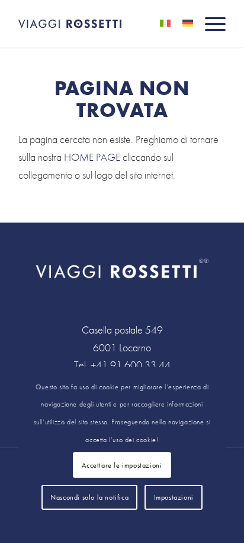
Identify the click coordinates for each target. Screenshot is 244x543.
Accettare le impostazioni (122, 465)
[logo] (101, 23)
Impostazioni (174, 497)
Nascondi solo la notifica (89, 497)
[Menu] (209, 23)
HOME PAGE (92, 157)
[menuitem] (209, 23)
